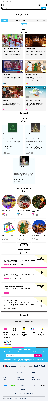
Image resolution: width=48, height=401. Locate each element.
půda (14, 10)
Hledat (43, 8)
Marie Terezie (24, 10)
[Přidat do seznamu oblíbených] (22, 36)
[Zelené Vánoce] (12, 140)
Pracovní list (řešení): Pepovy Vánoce (13, 286)
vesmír (20, 10)
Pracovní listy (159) (34, 20)
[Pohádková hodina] (24, 171)
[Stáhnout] (38, 258)
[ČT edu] (4, 5)
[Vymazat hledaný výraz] (40, 8)
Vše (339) (5, 20)
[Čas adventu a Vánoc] (35, 140)
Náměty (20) (25, 20)
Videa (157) (11, 20)
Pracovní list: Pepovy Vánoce (11, 272)
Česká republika (10, 10)
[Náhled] (40, 258)
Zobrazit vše (24, 113)
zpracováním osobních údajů (24, 360)
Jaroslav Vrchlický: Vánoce (10, 300)
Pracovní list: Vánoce (9, 258)
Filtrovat (25, 24)
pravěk (17, 10)
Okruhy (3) (18, 20)
